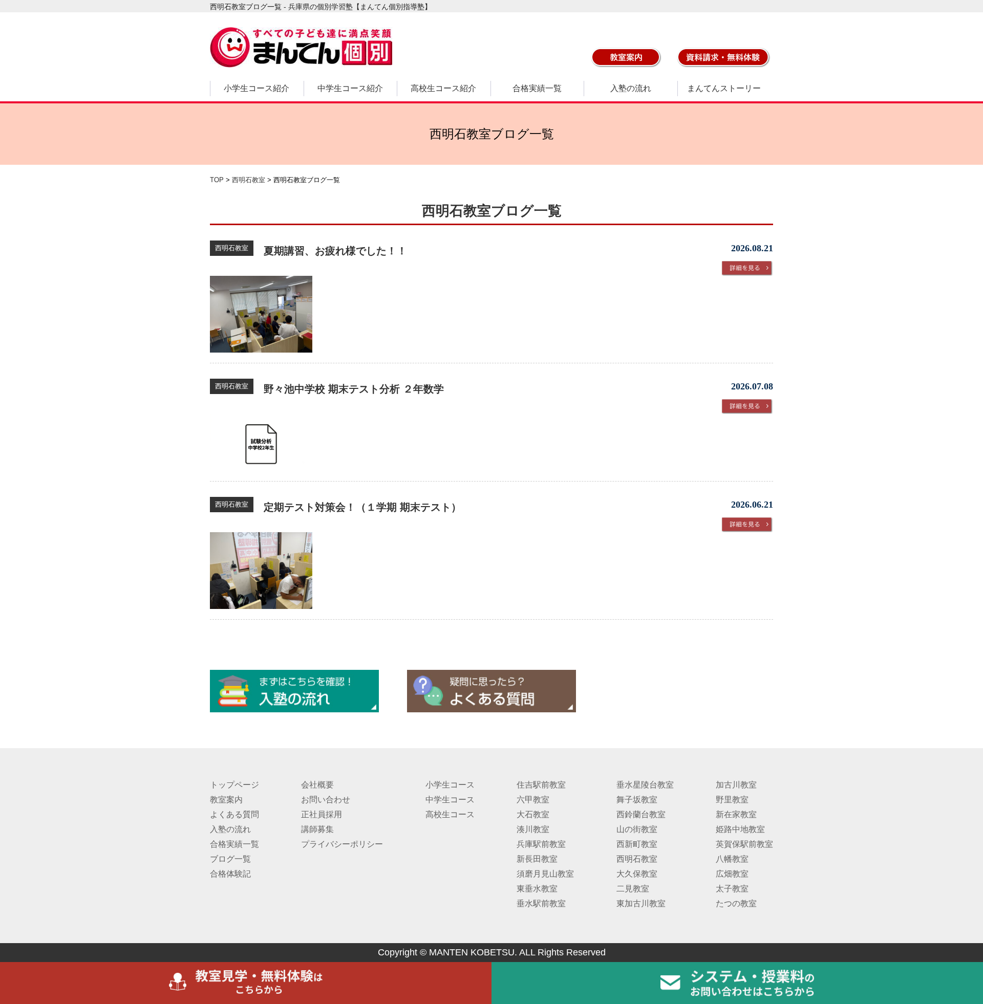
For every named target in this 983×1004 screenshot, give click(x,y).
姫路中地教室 (740, 829)
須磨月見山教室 (545, 873)
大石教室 (533, 814)
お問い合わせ (325, 799)
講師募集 (317, 829)
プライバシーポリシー (342, 844)
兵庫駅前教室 (541, 844)
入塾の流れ (630, 88)
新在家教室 (736, 814)
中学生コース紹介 (350, 88)
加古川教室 (736, 784)
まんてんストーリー (724, 88)
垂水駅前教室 (541, 903)
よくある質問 (234, 814)
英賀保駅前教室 (744, 844)
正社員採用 (321, 814)
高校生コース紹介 (443, 88)
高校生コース (450, 814)
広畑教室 (732, 873)
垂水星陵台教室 (645, 784)
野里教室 (732, 799)
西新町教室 (636, 844)
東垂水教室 (537, 888)
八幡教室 (732, 859)
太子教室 (732, 888)
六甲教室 (533, 799)
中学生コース (450, 799)
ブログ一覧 (230, 859)
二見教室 (632, 888)
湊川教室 (533, 829)
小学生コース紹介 (256, 88)
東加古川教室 (641, 903)
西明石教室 (636, 859)
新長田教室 (537, 859)
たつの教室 (736, 903)
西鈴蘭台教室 (641, 814)
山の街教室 (636, 829)
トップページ (234, 784)
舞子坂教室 (636, 799)
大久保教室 (636, 873)
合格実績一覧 (537, 88)
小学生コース (450, 784)
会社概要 (317, 784)
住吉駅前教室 (541, 784)
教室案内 (226, 799)
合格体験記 (230, 873)
